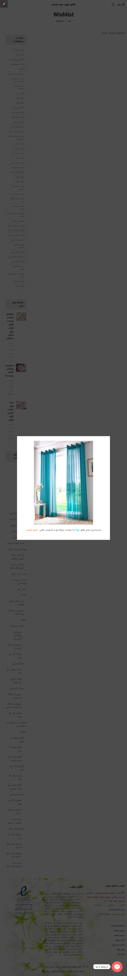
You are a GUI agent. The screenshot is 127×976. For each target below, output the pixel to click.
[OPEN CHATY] (117, 966)
